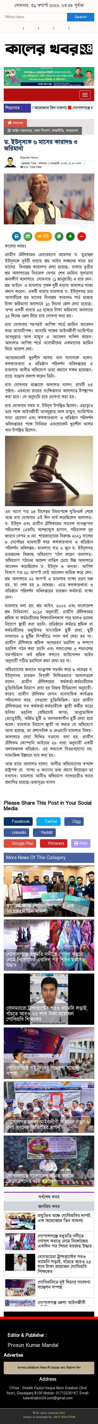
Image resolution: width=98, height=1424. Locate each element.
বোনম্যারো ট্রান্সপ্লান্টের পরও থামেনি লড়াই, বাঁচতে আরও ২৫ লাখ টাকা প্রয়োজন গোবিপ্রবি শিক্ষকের (47, 1013)
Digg (76, 821)
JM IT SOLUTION (64, 1417)
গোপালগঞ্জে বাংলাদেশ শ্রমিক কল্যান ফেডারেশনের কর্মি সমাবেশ (40, 1179)
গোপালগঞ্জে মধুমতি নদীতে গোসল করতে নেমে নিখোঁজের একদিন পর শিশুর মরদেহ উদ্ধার (45, 959)
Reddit (46, 832)
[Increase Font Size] (70, 236)
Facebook (20, 821)
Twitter (50, 821)
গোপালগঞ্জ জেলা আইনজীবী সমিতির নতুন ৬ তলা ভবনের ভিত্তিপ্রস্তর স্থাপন (47, 1125)
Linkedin (18, 832)
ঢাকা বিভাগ (42, 130)
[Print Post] (16, 236)
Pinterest (55, 843)
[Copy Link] (59, 236)
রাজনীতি (58, 130)
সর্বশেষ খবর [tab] (49, 1197)
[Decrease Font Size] (81, 236)
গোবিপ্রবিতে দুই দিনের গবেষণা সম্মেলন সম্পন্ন (43, 1071)
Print (82, 843)
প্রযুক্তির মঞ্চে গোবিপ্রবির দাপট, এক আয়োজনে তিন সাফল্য (40, 909)
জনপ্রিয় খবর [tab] (49, 1206)
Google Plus (22, 843)
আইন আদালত (22, 130)
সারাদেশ (72, 130)
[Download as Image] (27, 236)
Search (81, 17)
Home (17, 122)
